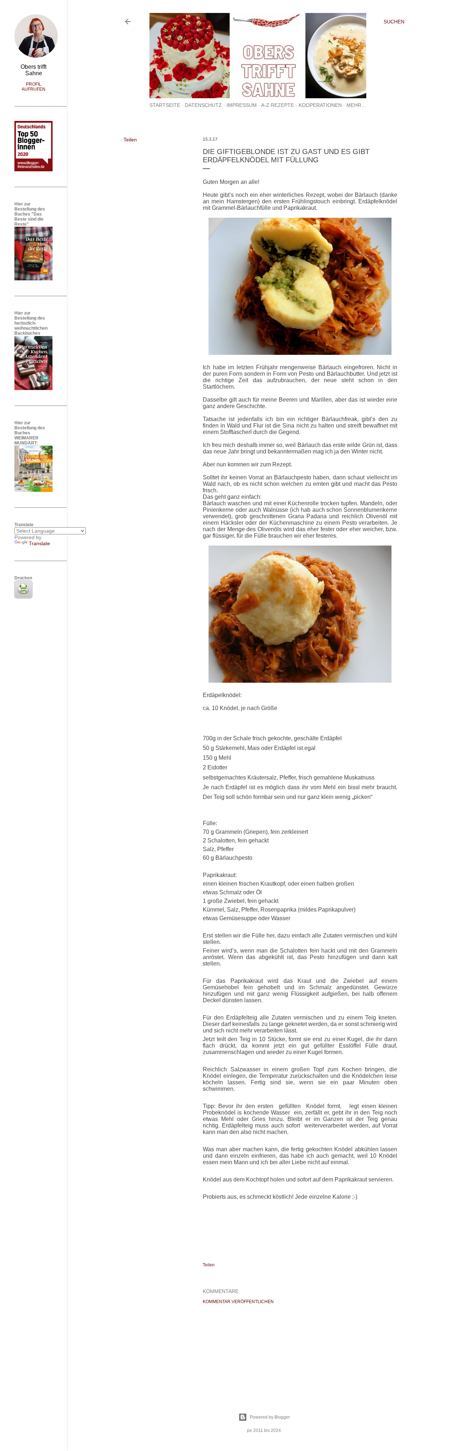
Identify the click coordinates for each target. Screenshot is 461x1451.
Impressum (242, 105)
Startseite (164, 105)
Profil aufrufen (33, 87)
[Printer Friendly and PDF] (23, 597)
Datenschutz (203, 105)
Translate (39, 543)
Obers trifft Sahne (33, 70)
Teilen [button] (130, 140)
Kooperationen (320, 105)
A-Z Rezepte (277, 105)
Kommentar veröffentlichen (238, 1301)
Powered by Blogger (270, 1417)
